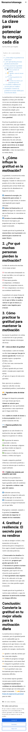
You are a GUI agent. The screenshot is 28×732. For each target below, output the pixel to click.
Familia (13, 702)
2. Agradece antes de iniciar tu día (15, 74)
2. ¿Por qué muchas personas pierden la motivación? (13, 63)
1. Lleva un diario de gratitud (13, 70)
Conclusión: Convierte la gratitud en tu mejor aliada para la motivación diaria (14, 90)
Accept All (14, 720)
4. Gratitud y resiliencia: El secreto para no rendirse (12, 85)
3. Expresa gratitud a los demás (15, 78)
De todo (7, 702)
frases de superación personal (13, 694)
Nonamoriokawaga (11, 2)
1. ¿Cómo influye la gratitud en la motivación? (14, 58)
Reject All (14, 728)
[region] (14, 717)
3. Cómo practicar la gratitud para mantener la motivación (13, 67)
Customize (14, 724)
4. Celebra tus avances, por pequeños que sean (15, 81)
